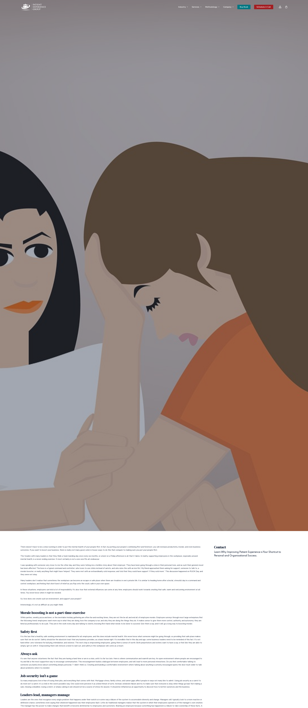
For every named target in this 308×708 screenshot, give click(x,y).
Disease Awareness (50, 316)
